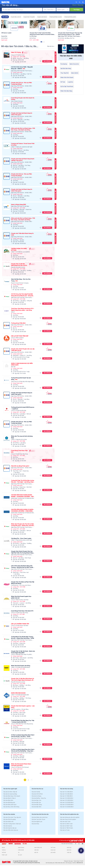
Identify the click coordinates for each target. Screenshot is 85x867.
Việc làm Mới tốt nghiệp (9, 819)
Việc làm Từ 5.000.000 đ (66, 794)
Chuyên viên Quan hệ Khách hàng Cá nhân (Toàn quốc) (21, 113)
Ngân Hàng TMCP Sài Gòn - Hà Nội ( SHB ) (21, 86)
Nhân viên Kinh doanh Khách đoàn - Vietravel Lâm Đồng (21, 764)
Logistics (70, 82)
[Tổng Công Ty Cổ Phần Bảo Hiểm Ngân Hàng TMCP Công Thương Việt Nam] (6, 380)
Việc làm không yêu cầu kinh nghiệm (69, 817)
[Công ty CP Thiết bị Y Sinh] (6, 55)
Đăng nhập (80, 5)
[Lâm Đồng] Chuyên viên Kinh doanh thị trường (22, 98)
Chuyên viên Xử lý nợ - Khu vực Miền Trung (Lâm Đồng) (21, 83)
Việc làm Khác (35, 823)
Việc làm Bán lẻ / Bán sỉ (9, 798)
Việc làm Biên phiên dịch (9, 804)
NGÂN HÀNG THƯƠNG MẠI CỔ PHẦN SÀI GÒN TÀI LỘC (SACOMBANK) (22, 498)
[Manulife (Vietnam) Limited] (6, 266)
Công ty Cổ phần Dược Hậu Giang (19, 454)
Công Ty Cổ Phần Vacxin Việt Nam (19, 625)
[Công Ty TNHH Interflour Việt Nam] (6, 599)
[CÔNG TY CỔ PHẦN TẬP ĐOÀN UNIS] (6, 695)
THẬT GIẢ (69, 852)
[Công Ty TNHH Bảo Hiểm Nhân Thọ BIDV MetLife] (6, 653)
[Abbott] (6, 311)
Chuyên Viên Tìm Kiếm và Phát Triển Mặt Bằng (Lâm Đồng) (22, 582)
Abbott (13, 312)
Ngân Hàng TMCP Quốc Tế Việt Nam (20, 206)
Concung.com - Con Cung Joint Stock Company (21, 585)
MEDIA (3, 847)
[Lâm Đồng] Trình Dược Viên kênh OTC (22, 611)
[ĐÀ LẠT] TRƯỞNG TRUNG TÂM (20, 623)
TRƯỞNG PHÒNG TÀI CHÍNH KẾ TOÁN (19, 249)
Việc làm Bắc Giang (37, 804)
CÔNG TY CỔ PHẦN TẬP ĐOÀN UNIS (20, 695)
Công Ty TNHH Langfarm (17, 337)
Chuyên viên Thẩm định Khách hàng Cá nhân (22, 234)
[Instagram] (78, 843)
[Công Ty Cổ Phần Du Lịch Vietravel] (6, 766)
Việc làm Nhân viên (8, 821)
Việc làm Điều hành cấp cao (10, 830)
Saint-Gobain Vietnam (16, 101)
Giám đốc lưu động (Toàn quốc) (20, 466)
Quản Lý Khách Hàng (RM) (18, 204)
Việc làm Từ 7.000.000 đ (66, 796)
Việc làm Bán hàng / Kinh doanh (11, 796)
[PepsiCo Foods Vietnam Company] (6, 281)
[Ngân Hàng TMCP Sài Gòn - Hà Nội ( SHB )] (6, 85)
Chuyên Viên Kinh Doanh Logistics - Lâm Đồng (23, 706)
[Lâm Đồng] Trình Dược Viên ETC (19, 451)
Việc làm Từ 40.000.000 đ (66, 806)
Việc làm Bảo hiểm (8, 800)
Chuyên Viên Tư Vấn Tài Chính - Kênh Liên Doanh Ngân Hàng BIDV (23, 651)
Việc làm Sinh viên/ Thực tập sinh (12, 817)
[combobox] (22, 9)
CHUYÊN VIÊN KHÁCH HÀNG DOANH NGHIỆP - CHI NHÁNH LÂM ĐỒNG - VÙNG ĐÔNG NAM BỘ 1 (22, 495)
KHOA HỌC (53, 850)
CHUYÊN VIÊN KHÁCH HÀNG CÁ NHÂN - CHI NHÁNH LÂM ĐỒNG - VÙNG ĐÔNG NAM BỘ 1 (22, 510)
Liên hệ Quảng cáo (50, 862)
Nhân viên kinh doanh (67, 77)
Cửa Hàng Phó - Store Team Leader (21, 538)
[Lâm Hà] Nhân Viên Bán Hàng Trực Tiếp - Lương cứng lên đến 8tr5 (22, 721)
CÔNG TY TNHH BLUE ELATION (19, 439)
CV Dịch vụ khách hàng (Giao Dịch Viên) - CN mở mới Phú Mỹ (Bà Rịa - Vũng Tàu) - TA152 (23, 750)
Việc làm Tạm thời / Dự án (38, 819)
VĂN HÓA (36, 850)
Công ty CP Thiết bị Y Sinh (17, 55)
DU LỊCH (20, 855)
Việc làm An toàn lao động (10, 794)
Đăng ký (74, 5)
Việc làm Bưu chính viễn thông (11, 806)
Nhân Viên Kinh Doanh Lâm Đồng (20, 665)
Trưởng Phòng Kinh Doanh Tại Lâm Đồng (21, 378)
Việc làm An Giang (36, 796)
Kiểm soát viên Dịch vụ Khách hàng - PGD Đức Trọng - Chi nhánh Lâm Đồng (23, 129)
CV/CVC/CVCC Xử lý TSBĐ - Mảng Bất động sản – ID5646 (22, 67)
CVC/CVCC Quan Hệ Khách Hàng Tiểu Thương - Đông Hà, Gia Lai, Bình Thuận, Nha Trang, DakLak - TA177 (22, 566)
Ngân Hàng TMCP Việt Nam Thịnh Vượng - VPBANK (21, 71)
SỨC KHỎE (53, 852)
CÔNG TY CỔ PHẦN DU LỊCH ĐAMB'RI (20, 252)
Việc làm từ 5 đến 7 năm (66, 826)
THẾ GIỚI (4, 852)
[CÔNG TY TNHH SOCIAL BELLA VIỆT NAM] (6, 541)
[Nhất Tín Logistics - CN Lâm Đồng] (6, 708)
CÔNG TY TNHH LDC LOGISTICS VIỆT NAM (21, 147)
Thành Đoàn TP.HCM (78, 861)
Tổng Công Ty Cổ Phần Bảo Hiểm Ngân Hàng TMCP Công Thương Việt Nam (22, 381)
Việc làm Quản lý (7, 826)
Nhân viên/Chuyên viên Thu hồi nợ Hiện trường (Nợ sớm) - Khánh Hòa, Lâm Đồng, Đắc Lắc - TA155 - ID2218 (23, 524)
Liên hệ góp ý (69, 862)
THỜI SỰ (4, 850)
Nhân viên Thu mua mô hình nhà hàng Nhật (22, 436)
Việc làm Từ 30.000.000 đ (66, 804)
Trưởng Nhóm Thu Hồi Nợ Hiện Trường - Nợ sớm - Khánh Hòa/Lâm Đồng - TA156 (22, 637)
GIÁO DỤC (69, 847)
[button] (79, 2)
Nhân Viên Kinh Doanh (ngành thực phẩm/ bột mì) (21, 597)
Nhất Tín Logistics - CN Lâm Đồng (19, 709)
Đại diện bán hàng (66, 68)
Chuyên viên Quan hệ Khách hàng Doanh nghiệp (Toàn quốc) (22, 159)
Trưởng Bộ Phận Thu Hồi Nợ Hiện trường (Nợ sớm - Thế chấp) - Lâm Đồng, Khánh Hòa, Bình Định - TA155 (22, 481)
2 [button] (28, 780)
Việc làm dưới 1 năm (65, 821)
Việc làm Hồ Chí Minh (37, 794)
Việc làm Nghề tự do (37, 821)
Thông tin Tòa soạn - (69, 861)
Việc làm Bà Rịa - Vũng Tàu (39, 798)
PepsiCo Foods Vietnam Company (20, 283)
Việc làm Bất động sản (9, 802)
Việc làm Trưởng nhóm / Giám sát (12, 823)
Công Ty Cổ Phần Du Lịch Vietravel (20, 767)
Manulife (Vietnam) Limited (18, 267)
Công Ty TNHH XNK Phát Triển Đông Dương (22, 723)
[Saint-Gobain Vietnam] (6, 100)
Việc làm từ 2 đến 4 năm (66, 823)
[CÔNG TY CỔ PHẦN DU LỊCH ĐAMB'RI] (6, 251)
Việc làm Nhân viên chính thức (40, 817)
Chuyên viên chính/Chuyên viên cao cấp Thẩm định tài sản (22, 349)
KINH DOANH (21, 847)
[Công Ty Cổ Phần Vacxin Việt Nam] (6, 626)
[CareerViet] (76, 840)
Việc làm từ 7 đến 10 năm (66, 828)
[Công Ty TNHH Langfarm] (6, 338)
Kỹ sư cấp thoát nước (67, 86)
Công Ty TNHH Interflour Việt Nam (19, 599)
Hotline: (78, 862)
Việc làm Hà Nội (36, 791)
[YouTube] (82, 843)
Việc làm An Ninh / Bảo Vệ (10, 791)
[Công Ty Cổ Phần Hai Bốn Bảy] (6, 409)
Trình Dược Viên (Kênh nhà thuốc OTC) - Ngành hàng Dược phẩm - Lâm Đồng (22, 309)
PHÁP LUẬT (4, 855)
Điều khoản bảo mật (60, 862)
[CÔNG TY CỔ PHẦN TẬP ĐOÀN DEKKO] (6, 668)
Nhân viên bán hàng (66, 91)
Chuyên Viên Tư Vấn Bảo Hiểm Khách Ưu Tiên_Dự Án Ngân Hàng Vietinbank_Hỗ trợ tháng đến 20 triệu (19, 264)
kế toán (63, 82)
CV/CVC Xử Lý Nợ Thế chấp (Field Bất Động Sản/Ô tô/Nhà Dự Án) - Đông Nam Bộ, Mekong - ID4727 (22, 294)
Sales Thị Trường (16, 52)
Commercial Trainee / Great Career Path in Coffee (22, 144)
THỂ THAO (53, 847)
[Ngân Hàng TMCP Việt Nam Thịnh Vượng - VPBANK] (6, 69)
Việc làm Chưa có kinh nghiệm (68, 819)
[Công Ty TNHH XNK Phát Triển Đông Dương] (6, 723)
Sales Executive (74, 64)
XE (18, 852)
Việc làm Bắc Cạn (36, 802)
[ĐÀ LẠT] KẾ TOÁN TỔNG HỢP (19, 336)
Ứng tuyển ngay (47, 61)
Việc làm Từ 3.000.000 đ (66, 791)
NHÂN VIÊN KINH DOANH (18, 693)
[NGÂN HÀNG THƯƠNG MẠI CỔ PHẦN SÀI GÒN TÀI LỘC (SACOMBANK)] (6, 497)
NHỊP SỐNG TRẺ (38, 847)
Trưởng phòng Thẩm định (18, 323)
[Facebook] (75, 843)
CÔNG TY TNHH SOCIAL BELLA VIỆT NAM (21, 540)
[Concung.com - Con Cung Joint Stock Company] (6, 584)
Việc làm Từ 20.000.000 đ (66, 802)
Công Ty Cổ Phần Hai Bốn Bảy (18, 410)
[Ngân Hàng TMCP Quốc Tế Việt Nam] (6, 207)
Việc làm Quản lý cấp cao (9, 828)
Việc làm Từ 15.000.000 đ (66, 800)
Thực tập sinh (65, 73)
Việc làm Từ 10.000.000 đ (66, 798)
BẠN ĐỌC (69, 850)
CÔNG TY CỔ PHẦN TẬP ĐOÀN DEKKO (20, 667)
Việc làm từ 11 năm (65, 830)
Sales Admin (74, 73)
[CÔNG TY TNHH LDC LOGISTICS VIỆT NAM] (6, 146)
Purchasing (64, 64)
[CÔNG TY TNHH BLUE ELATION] (6, 438)
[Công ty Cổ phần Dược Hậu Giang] (6, 453)
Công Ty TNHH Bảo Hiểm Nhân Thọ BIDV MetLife (21, 654)
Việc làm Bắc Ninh (36, 806)
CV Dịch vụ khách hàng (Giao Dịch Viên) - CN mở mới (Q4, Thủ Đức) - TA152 (23, 735)
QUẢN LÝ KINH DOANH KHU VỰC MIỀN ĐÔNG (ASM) (22, 364)
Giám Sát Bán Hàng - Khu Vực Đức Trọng (21, 279)
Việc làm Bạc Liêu (36, 800)
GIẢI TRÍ (36, 852)
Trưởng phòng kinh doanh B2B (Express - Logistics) (22, 407)
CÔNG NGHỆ (21, 850)
